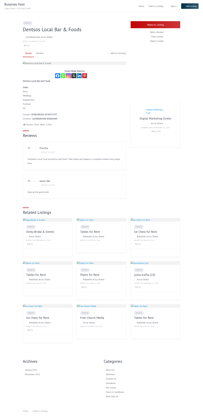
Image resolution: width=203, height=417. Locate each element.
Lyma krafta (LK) (144, 275)
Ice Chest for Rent (145, 232)
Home (141, 6)
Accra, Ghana (157, 123)
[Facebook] (57, 75)
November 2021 (32, 374)
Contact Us (111, 378)
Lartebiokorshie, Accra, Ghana (39, 37)
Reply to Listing (155, 24)
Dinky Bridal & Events (40, 232)
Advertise (110, 374)
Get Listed (111, 387)
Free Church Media (92, 318)
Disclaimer (111, 383)
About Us (110, 369)
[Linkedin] (79, 75)
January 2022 (31, 369)
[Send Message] (135, 143)
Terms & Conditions (115, 392)
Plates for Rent (89, 275)
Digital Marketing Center (155, 118)
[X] (73, 75)
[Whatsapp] (63, 75)
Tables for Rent (90, 232)
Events (27, 23)
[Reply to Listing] (27, 252)
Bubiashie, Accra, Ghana (93, 236)
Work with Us (112, 396)
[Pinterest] (84, 75)
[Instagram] (68, 75)
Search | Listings (156, 6)
